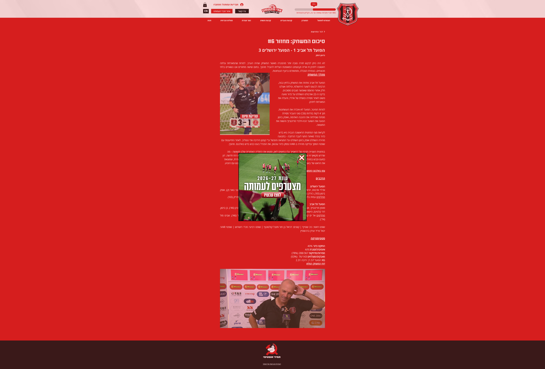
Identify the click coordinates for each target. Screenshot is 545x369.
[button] (302, 158)
